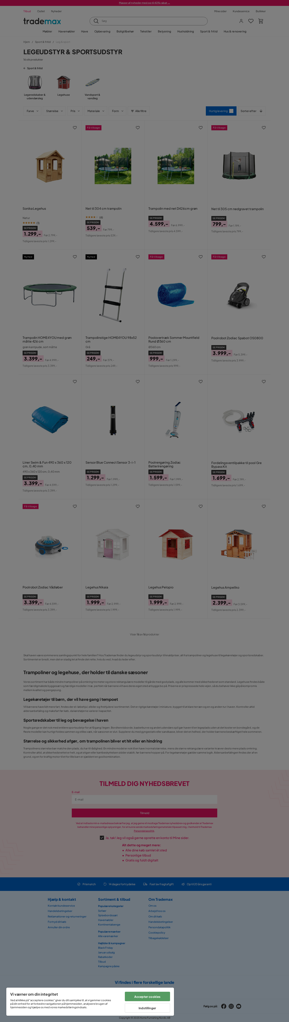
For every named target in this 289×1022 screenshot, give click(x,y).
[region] (90, 1002)
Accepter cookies (147, 996)
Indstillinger (147, 1008)
